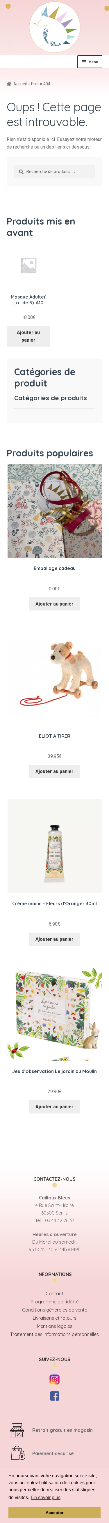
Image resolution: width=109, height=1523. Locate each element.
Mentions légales (54, 1326)
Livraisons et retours (54, 1318)
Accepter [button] (54, 1512)
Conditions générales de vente (54, 1310)
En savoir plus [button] (45, 1497)
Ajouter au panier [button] (28, 336)
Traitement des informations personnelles (54, 1334)
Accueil (20, 84)
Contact (54, 1293)
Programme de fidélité (54, 1302)
